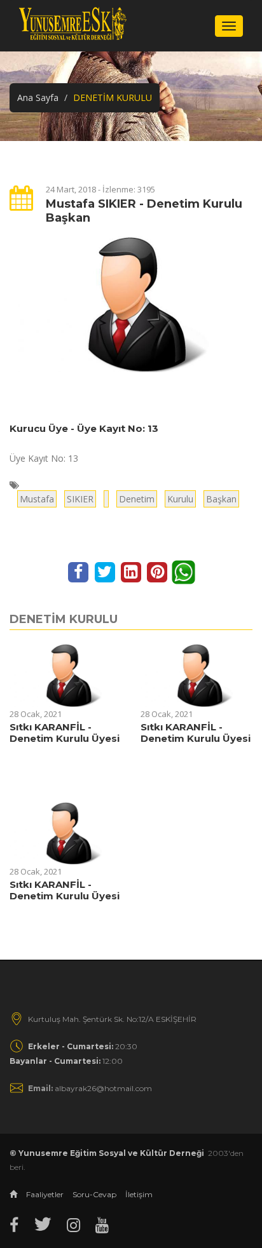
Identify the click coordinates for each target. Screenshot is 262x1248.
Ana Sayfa (38, 97)
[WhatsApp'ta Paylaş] (183, 571)
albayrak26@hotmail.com (90, 1088)
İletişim (139, 1194)
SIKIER (80, 499)
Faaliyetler (45, 1194)
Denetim (137, 499)
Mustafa (37, 499)
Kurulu (180, 499)
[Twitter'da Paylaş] (106, 571)
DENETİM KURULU (64, 619)
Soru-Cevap (94, 1194)
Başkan (221, 499)
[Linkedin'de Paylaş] (132, 571)
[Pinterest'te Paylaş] (159, 571)
